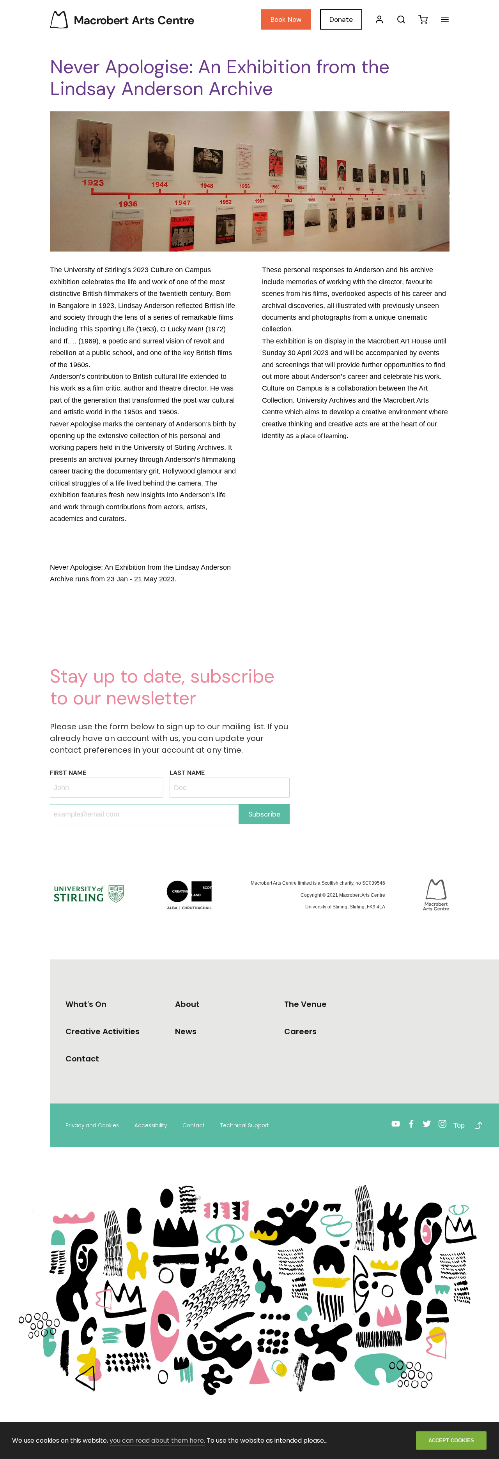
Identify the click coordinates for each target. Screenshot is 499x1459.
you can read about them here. (157, 1440)
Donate (341, 19)
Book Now (286, 19)
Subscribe (264, 814)
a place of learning (321, 436)
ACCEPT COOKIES (451, 1440)
